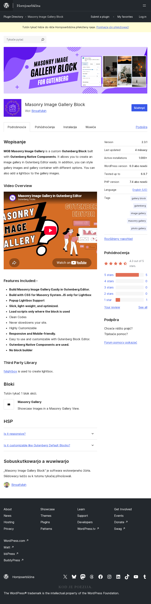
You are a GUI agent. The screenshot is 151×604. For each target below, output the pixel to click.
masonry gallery (137, 220)
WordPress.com (16, 541)
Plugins (45, 522)
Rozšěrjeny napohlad (118, 239)
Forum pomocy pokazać (120, 342)
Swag (119, 529)
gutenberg (140, 205)
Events (119, 515)
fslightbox (10, 371)
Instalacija (70, 127)
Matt (9, 547)
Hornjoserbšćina (23, 577)
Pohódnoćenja (45, 127)
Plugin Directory (13, 16)
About (8, 509)
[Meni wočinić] (145, 5)
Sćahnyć (139, 107)
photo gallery (138, 228)
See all (142, 307)
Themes (46, 515)
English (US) (140, 189)
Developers (85, 522)
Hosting (9, 522)
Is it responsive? (15, 434)
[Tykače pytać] (42, 39)
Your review (112, 307)
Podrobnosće (17, 127)
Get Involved (123, 509)
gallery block (139, 198)
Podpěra (141, 127)
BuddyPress (14, 560)
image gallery (138, 213)
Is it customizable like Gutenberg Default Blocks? (37, 445)
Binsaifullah (38, 111)
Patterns (46, 529)
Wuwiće (90, 127)
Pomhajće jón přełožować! (112, 27)
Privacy (9, 529)
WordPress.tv (88, 529)
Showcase (48, 509)
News (7, 515)
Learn (81, 509)
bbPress (11, 554)
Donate (121, 522)
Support (82, 515)
